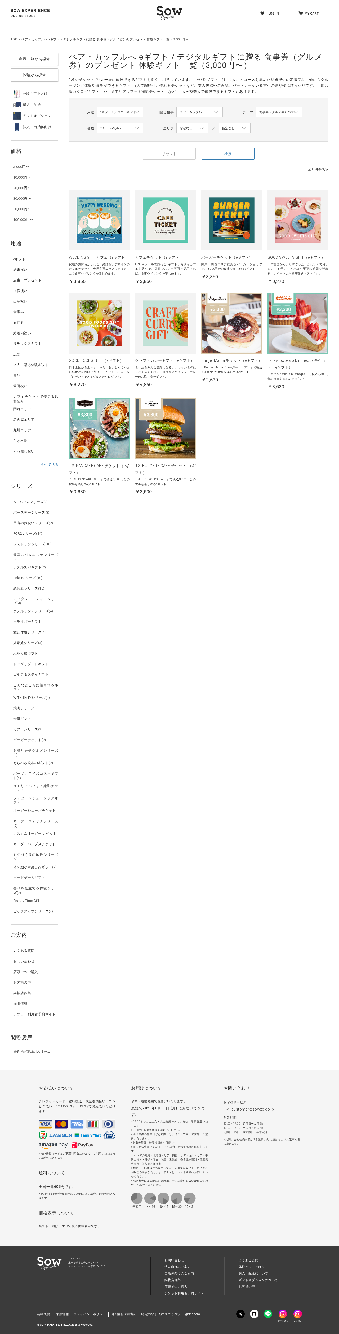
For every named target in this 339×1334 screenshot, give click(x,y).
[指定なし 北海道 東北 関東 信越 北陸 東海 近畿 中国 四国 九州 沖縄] (192, 128)
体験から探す (34, 75)
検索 (228, 154)
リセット (169, 154)
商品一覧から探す (34, 59)
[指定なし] (234, 128)
